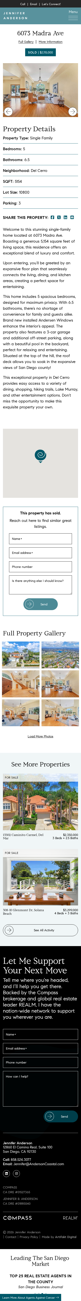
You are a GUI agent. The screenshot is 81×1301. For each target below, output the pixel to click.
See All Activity (44, 930)
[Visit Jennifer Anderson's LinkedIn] (6, 1173)
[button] (73, 14)
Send (43, 604)
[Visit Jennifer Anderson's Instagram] (16, 1173)
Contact (10, 1237)
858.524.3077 (21, 1159)
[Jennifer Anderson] (15, 15)
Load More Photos (40, 736)
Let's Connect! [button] (51, 4)
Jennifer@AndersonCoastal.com (38, 1164)
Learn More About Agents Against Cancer (29, 1297)
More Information (51, 41)
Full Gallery (26, 41)
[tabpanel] (40, 1281)
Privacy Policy (29, 1237)
